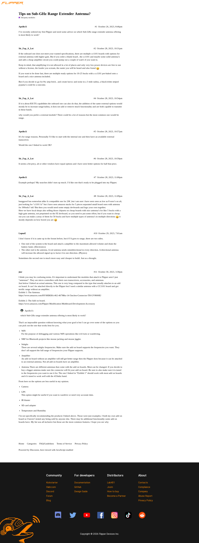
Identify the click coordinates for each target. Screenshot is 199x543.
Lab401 (111, 482)
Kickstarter (52, 482)
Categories (32, 443)
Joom (110, 487)
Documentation (82, 482)
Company (143, 491)
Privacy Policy (81, 443)
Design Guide (81, 491)
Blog (48, 500)
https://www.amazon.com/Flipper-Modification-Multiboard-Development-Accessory (57, 304)
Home (21, 443)
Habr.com (51, 487)
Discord (50, 491)
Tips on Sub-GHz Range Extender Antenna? (55, 14)
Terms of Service (64, 443)
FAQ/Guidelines (46, 443)
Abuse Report (145, 496)
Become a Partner (116, 496)
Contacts (143, 482)
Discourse (34, 450)
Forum (49, 496)
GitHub (77, 487)
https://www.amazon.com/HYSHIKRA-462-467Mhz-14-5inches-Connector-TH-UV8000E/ (60, 295)
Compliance (144, 487)
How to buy (113, 491)
